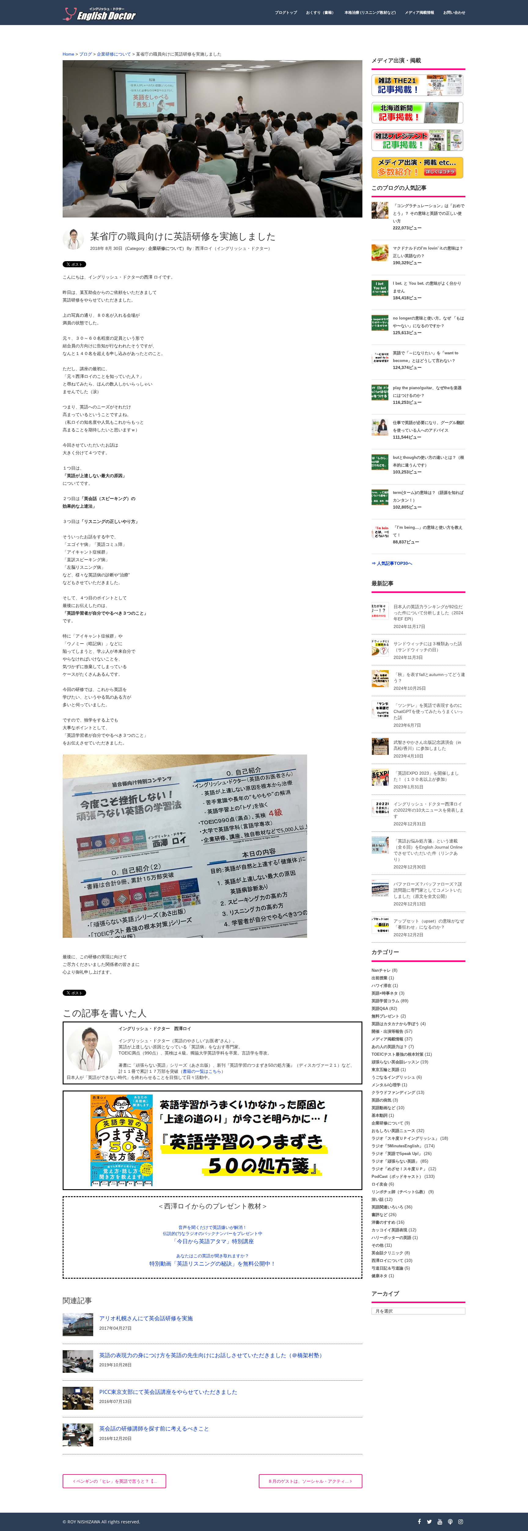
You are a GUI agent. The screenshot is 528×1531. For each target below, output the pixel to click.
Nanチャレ (381, 970)
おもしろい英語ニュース (393, 1130)
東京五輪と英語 (385, 1069)
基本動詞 (379, 1115)
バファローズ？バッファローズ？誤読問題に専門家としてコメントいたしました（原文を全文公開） (428, 890)
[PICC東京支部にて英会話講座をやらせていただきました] (78, 1397)
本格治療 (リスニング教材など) (370, 12)
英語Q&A (380, 1008)
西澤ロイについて (387, 1260)
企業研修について (165, 248)
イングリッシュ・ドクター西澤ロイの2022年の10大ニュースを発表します (429, 810)
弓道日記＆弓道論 (387, 1268)
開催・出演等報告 (387, 1031)
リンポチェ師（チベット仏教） (399, 1191)
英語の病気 (381, 1100)
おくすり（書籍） (321, 12)
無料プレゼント (385, 1016)
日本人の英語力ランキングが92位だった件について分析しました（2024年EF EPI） (428, 612)
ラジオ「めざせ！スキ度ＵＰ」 (399, 1169)
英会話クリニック (387, 1253)
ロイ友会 (379, 1184)
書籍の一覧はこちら (202, 1071)
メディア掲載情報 (419, 12)
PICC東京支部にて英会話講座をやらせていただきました (168, 1391)
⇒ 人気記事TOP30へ (392, 563)
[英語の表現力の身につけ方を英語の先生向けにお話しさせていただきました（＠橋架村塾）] (78, 1360)
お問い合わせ (454, 12)
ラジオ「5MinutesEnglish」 (397, 1146)
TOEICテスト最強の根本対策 (398, 1054)
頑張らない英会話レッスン (395, 1062)
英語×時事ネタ (385, 993)
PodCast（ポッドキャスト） (397, 1176)
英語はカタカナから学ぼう (395, 1023)
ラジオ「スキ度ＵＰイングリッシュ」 (405, 1138)
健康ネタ (379, 1275)
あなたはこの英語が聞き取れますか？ (212, 1255)
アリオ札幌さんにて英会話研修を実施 (146, 1318)
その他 (377, 1245)
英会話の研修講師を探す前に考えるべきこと (154, 1428)
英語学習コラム (385, 1001)
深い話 (377, 1199)
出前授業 (379, 978)
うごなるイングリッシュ (393, 1077)
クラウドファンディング (393, 1092)
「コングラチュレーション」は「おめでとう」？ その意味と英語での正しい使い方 (428, 213)
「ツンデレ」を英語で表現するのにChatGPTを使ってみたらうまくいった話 (428, 711)
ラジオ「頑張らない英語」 (395, 1161)
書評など (379, 1214)
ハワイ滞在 (381, 985)
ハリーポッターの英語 (391, 1237)
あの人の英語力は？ (389, 1046)
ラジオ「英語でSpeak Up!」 (397, 1153)
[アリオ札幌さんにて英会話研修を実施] (78, 1324)
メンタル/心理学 (386, 1085)
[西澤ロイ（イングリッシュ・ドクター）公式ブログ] (101, 14)
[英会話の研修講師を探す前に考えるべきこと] (78, 1434)
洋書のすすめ (383, 1222)
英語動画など (383, 1107)
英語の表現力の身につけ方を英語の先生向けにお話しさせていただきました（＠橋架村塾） (212, 1355)
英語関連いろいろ (387, 1207)
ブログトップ (286, 12)
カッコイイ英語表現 (389, 1230)
